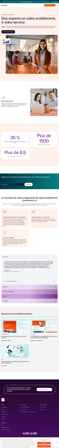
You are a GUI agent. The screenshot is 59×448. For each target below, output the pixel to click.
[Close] (57, 442)
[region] (29, 442)
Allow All (43, 446)
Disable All (44, 443)
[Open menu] (57, 5)
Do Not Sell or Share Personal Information (44, 440)
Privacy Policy (26, 446)
